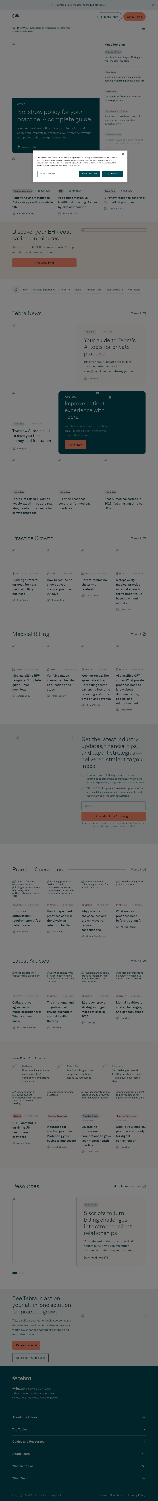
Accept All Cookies (112, 174)
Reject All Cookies (89, 174)
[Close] (123, 153)
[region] (80, 166)
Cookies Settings (47, 174)
